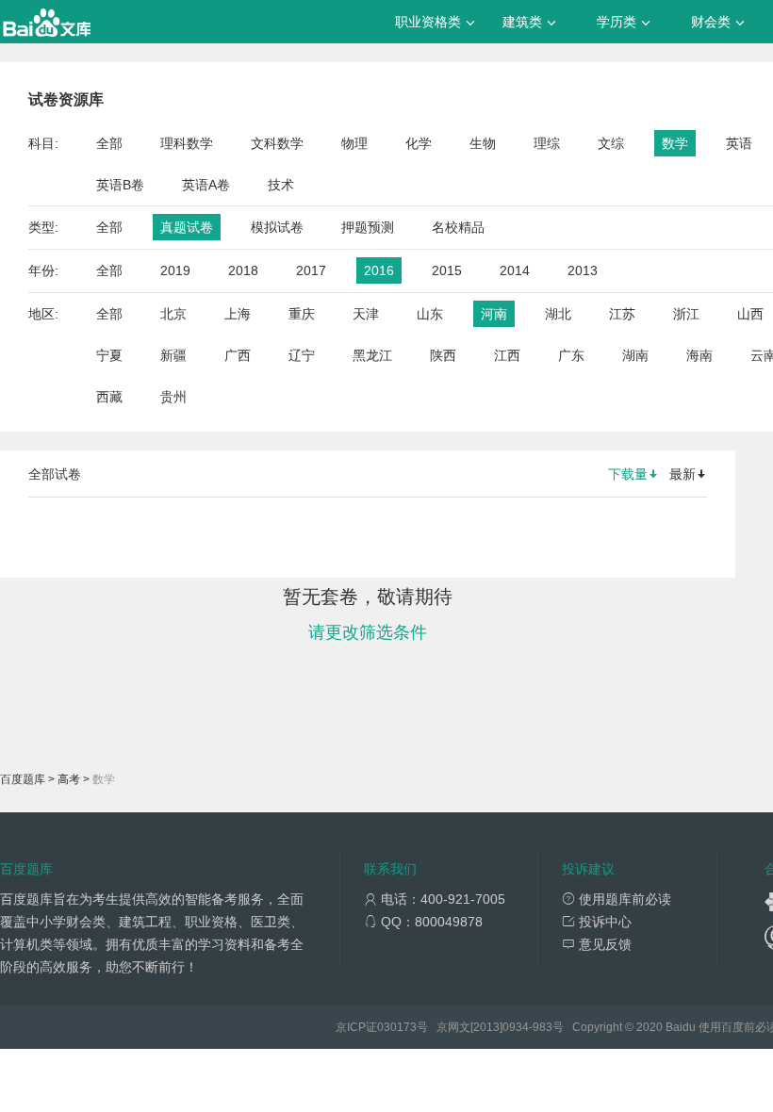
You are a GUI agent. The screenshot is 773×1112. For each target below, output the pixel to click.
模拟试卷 (277, 227)
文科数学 (277, 143)
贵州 (173, 396)
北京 (173, 313)
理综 (547, 143)
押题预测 (367, 227)
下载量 (628, 474)
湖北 (558, 313)
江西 (507, 355)
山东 (430, 313)
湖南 (635, 355)
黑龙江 (372, 355)
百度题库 (22, 779)
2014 (515, 270)
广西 (237, 355)
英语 (739, 143)
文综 (611, 143)
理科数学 (186, 143)
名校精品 (458, 227)
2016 (379, 270)
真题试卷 (186, 227)
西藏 (109, 396)
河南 (494, 313)
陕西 (443, 355)
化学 (418, 143)
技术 (281, 184)
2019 (175, 270)
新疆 (173, 355)
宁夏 (109, 355)
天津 (366, 313)
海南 (699, 355)
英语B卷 (120, 184)
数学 (675, 143)
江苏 (622, 313)
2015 (447, 270)
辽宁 (301, 355)
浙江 (686, 313)
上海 (237, 313)
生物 (482, 143)
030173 (397, 1027)
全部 (109, 143)
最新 (682, 474)
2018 (243, 270)
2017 (311, 270)
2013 (582, 270)
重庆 (301, 313)
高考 (69, 779)
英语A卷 (206, 184)
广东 (571, 355)
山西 (750, 313)
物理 (354, 143)
